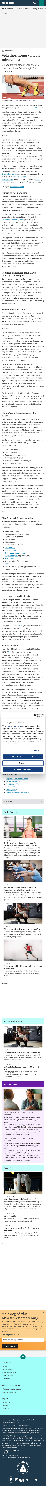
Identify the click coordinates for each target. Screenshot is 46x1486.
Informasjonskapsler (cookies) (12, 1389)
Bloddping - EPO (12, 784)
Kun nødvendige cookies (23, 769)
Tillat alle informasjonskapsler (23, 757)
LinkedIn (4, 1409)
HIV (3, 182)
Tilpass (21, 763)
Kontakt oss (6, 1379)
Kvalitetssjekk (39, 107)
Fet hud (8, 564)
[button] (41, 3)
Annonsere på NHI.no (9, 1372)
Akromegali (9, 558)
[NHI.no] (3, 9)
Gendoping (10, 787)
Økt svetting (10, 547)
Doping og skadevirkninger (17, 779)
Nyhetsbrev (6, 1402)
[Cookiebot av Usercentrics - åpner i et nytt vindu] (34, 715)
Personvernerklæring (9, 1392)
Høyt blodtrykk (11, 556)
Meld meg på (9, 1346)
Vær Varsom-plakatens (24, 1443)
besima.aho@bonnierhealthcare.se (18, 1457)
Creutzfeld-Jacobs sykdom (13, 220)
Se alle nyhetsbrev (9, 1335)
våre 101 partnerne (14, 726)
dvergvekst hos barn (10, 174)
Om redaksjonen (7, 1369)
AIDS (37, 179)
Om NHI (4, 1366)
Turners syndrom (20, 177)
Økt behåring (10, 550)
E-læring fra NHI (7, 1376)
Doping (34, 9)
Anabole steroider (17, 187)
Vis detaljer (35, 750)
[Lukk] (43, 1312)
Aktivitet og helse (22, 9)
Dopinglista (10, 789)
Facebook (5, 1406)
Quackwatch (15, 626)
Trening (10, 9)
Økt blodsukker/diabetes (15, 553)
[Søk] (34, 3)
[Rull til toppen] (22, 1356)
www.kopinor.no (33, 1430)
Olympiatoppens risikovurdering (19, 792)
